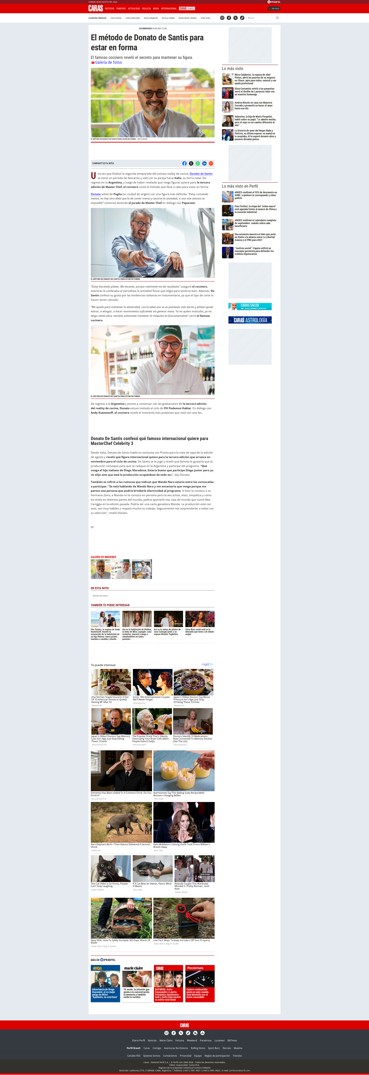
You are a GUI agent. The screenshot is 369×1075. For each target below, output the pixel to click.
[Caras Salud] (250, 309)
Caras (147, 1048)
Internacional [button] (169, 8)
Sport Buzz (214, 1048)
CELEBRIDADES (145, 28)
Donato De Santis (100, 595)
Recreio (227, 1048)
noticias (105, 968)
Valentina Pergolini (97, 18)
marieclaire (137, 968)
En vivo (275, 8)
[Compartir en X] (191, 163)
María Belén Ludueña (188, 18)
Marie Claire (166, 1040)
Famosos (121, 8)
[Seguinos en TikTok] (242, 18)
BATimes (232, 1040)
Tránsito (237, 1055)
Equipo (198, 1055)
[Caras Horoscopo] (250, 322)
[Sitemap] (202, 1033)
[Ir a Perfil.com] (274, 2)
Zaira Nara (205, 18)
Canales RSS (133, 1055)
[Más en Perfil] (107, 960)
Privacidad (185, 1055)
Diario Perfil (138, 1040)
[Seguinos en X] (235, 18)
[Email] (211, 163)
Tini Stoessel (116, 18)
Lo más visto (232, 68)
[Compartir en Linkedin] (204, 163)
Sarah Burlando (133, 18)
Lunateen (219, 1040)
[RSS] (195, 1033)
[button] (153, 105)
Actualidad (134, 8)
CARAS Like (187, 8)
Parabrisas (206, 1040)
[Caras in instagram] (222, 18)
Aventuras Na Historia (176, 1048)
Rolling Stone (198, 1048)
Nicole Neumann (151, 18)
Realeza (146, 8)
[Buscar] (277, 17)
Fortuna (179, 1040)
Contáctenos (170, 1055)
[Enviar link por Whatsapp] (198, 163)
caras (168, 968)
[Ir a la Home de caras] (96, 10)
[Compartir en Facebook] (184, 163)
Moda (156, 8)
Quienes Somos (151, 1055)
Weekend (192, 1040)
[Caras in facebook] (229, 18)
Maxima (238, 1048)
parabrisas (200, 968)
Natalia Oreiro (168, 18)
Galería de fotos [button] (108, 62)
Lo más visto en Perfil (240, 186)
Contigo (157, 1048)
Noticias (109, 8)
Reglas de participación (217, 1055)
